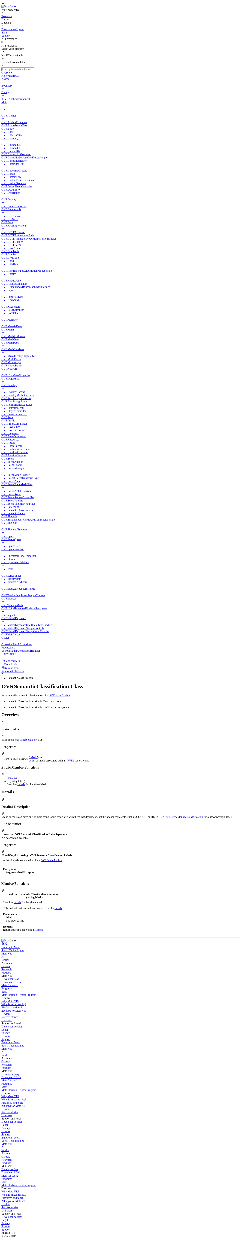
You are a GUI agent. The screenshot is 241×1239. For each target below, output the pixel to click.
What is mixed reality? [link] (13, 1004)
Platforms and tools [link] (12, 1007)
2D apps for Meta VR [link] (13, 1010)
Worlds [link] (5, 959)
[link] (8, 6)
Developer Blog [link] (10, 978)
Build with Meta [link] (10, 947)
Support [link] (5, 1039)
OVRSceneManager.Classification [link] (184, 816)
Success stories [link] (9, 1016)
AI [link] (2, 956)
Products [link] (6, 972)
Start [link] (4, 991)
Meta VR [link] (6, 953)
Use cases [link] (6, 1020)
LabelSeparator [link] (28, 739)
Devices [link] (5, 1013)
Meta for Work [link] (9, 985)
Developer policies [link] (11, 1026)
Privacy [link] (5, 1032)
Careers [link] (5, 966)
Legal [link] (4, 1029)
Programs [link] (6, 988)
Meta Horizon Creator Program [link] (18, 994)
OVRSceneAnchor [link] (59, 695)
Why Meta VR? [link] (10, 1001)
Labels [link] (33, 757)
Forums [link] (5, 1036)
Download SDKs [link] (11, 982)
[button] (120, 3)
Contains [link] (12, 777)
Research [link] (6, 969)
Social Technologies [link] (12, 950)
